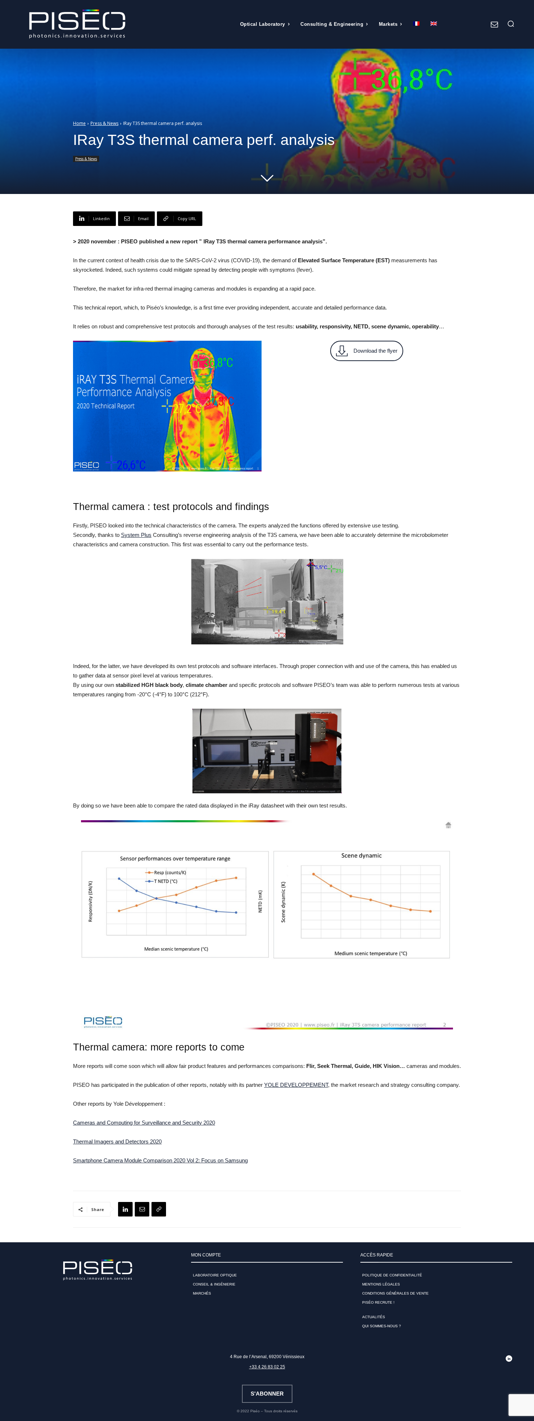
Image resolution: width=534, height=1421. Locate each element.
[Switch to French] (416, 24)
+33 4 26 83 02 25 (267, 1366)
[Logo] (77, 24)
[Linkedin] (125, 1209)
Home (79, 123)
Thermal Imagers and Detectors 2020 (117, 1141)
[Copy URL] (158, 1209)
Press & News (104, 123)
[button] (510, 23)
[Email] (142, 1209)
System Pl (133, 535)
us (148, 535)
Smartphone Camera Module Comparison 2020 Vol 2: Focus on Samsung (160, 1160)
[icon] (494, 25)
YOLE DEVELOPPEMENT (296, 1085)
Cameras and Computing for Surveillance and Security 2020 (144, 1123)
